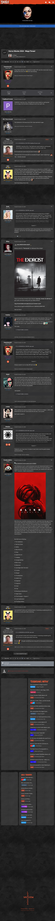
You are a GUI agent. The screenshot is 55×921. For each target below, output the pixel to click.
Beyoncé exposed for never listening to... (40, 765)
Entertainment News (39, 697)
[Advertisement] (27, 37)
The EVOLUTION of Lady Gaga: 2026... (40, 690)
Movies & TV (22, 56)
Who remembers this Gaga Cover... (39, 711)
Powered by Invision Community (27, 910)
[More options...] (51, 67)
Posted (20, 66)
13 (17, 61)
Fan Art (39, 692)
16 (24, 61)
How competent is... (26, 820)
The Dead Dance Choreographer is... (39, 749)
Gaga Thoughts (40, 686)
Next (28, 61)
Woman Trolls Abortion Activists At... (39, 743)
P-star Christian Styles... (27, 793)
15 (22, 61)
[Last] (31, 62)
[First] (3, 62)
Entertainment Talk (41, 719)
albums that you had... (27, 815)
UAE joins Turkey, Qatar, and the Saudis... (40, 700)
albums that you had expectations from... (40, 716)
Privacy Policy (24, 908)
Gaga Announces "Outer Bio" (37, 733)
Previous (6, 61)
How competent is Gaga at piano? (38, 684)
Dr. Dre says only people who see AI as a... (41, 738)
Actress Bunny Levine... (27, 788)
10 (10, 61)
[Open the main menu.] (53, 2)
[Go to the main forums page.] (49, 2)
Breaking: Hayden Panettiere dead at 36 (40, 754)
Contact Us (31, 908)
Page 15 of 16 (36, 61)
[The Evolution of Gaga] (27, 14)
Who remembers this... (27, 782)
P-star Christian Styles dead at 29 (38, 695)
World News (39, 703)
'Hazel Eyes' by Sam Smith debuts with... (40, 727)
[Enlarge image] (30, 273)
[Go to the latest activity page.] (46, 2)
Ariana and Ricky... (26, 799)
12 (15, 61)
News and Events (39, 735)
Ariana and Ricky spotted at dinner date (40, 706)
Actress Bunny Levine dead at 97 (38, 722)
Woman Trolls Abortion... (27, 777)
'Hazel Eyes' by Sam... (26, 804)
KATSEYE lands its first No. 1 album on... (40, 759)
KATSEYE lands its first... (27, 809)
